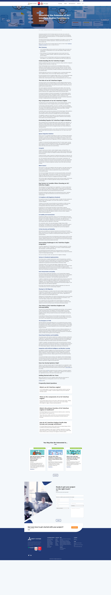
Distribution (56, 540)
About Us (78, 3)
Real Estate (56, 544)
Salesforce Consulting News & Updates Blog (65, 543)
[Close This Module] (25, 561)
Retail (56, 542)
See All (55, 475)
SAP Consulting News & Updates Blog (64, 540)
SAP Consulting (49, 540)
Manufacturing (57, 541)
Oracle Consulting (49, 546)
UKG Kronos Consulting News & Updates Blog (65, 542)
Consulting (60, 3)
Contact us (40, 380)
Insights (65, 3)
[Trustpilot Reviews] (31, 547)
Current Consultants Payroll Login (78, 546)
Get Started (74, 527)
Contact (81, 0)
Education (56, 543)
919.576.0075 (52, 558)
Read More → (32, 469)
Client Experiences (72, 3)
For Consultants (62, 549)
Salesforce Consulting (49, 543)
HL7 (48, 370)
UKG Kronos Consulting (50, 542)
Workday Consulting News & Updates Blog (65, 541)
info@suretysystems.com (57, 558)
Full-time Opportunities (63, 548)
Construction (56, 545)
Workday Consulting (49, 541)
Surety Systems (68, 367)
